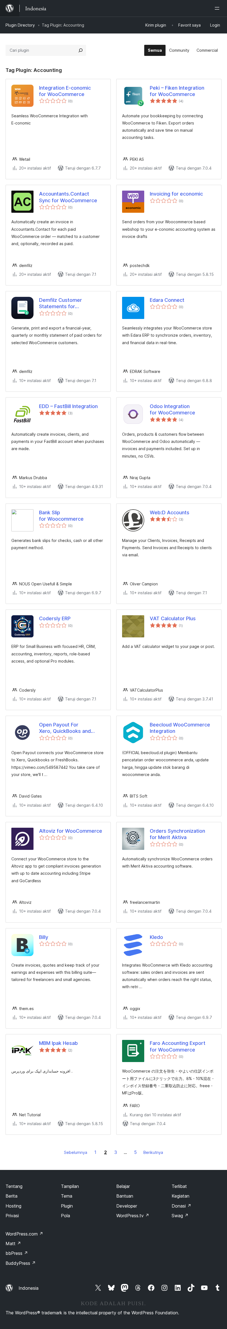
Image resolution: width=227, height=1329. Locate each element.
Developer (126, 1206)
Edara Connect (167, 300)
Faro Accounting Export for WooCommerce (177, 1046)
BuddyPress (21, 1263)
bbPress (17, 1253)
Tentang (14, 1186)
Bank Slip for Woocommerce (61, 516)
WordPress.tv (132, 1215)
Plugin (67, 1206)
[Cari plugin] (80, 50)
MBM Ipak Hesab (58, 1043)
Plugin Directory (20, 25)
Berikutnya (153, 1152)
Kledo (156, 937)
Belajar (123, 1186)
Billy (43, 937)
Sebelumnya (75, 1152)
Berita (11, 1196)
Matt (13, 1243)
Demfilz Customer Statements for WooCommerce (60, 303)
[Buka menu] (218, 8)
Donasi (181, 1206)
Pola (65, 1215)
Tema (66, 1196)
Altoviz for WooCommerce (70, 831)
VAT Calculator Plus (173, 618)
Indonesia (28, 1288)
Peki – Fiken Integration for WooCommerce (177, 91)
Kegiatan (180, 1196)
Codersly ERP (55, 618)
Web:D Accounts (169, 512)
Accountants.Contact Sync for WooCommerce (68, 197)
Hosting (13, 1206)
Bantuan (124, 1196)
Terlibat (179, 1186)
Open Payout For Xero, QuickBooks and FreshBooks (65, 728)
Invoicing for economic (176, 194)
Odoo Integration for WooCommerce (172, 409)
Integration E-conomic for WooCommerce (65, 91)
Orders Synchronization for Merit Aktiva (177, 834)
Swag (180, 1215)
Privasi (12, 1215)
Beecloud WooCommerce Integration (180, 728)
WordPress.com (24, 1234)
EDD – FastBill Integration (68, 406)
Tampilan (70, 1186)
